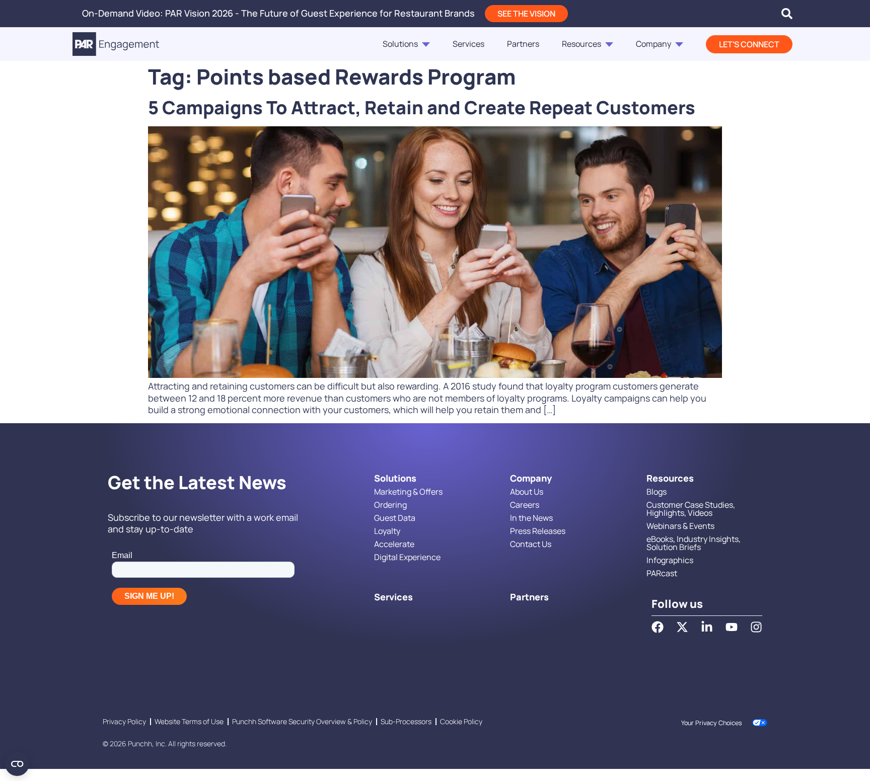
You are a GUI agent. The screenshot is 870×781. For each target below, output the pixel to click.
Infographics (669, 560)
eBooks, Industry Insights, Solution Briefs (693, 543)
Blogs (656, 492)
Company (653, 43)
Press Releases (537, 531)
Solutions (400, 43)
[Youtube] (732, 627)
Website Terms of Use (189, 721)
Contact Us (530, 544)
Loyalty (387, 531)
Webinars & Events (680, 526)
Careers (524, 505)
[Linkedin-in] (707, 627)
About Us (526, 492)
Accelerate (394, 544)
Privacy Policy (124, 721)
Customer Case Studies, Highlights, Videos (690, 509)
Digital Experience (407, 557)
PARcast (661, 573)
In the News (531, 518)
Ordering (390, 505)
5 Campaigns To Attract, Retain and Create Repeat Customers (421, 107)
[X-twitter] (682, 627)
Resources (581, 43)
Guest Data (394, 518)
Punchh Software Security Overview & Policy (302, 721)
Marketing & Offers (408, 492)
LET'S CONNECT (749, 44)
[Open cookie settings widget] (17, 764)
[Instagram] (756, 627)
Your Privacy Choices (711, 723)
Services (468, 43)
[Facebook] (657, 627)
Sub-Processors (406, 721)
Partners (523, 43)
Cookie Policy (461, 721)
